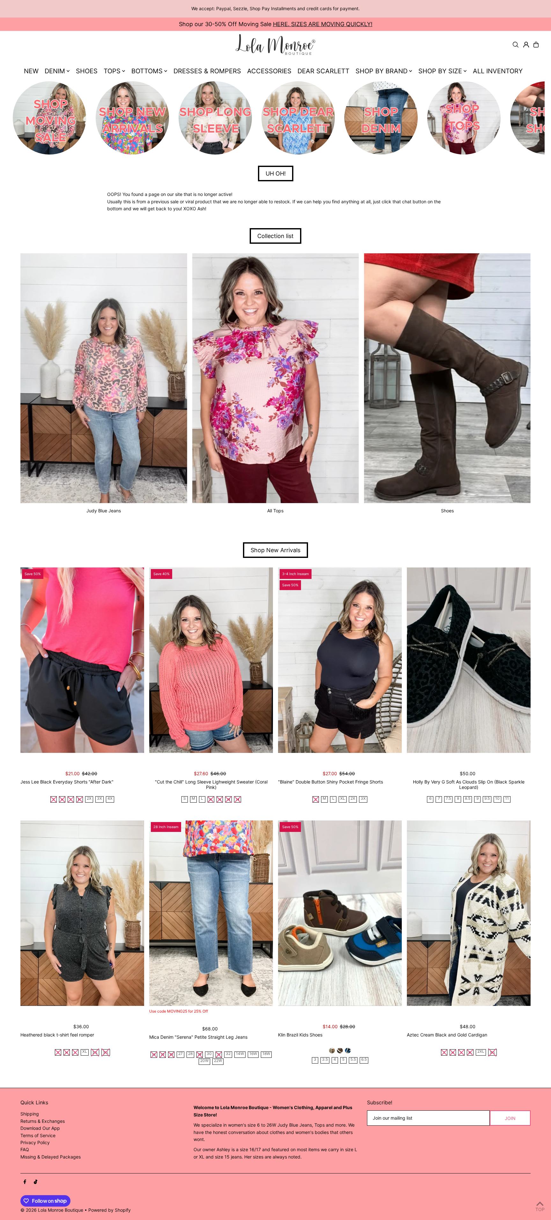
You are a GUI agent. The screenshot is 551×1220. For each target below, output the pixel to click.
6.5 (364, 1060)
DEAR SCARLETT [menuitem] (323, 71)
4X (110, 799)
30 (209, 1054)
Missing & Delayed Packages (50, 1156)
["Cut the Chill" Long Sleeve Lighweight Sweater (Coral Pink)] (211, 660)
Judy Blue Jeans (103, 510)
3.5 (325, 1060)
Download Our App (40, 1128)
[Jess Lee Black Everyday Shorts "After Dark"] (82, 660)
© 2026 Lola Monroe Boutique (51, 1210)
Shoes (447, 510)
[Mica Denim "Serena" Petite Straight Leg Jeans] (211, 913)
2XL (480, 1052)
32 (228, 1054)
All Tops (275, 510)
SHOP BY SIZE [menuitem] (440, 71)
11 (507, 799)
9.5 (487, 799)
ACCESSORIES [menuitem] (269, 71)
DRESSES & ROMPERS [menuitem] (207, 71)
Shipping (29, 1113)
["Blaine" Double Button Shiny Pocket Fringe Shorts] (340, 660)
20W (204, 1061)
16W (253, 1054)
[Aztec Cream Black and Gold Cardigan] (469, 913)
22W (218, 1061)
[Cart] (536, 44)
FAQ (24, 1149)
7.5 (448, 799)
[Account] (526, 44)
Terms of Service (37, 1135)
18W (266, 1054)
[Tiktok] (35, 1182)
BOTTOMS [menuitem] (147, 71)
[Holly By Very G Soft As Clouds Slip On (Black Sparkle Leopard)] (469, 660)
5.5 (353, 1060)
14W (240, 1054)
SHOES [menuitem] (87, 71)
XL (342, 799)
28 (190, 1054)
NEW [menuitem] (31, 71)
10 (497, 799)
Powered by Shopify (109, 1210)
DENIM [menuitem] (55, 71)
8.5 (467, 799)
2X (89, 799)
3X (99, 799)
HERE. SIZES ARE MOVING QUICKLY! (322, 24)
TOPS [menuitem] (112, 71)
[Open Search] (515, 44)
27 (180, 1054)
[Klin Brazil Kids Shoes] (340, 913)
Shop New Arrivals (275, 550)
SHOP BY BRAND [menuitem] (382, 71)
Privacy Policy (35, 1142)
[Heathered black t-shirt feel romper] (82, 913)
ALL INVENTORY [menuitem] (498, 71)
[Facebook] (25, 1182)
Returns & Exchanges (42, 1121)
